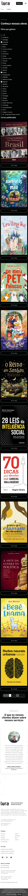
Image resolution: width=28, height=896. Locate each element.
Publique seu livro (5, 839)
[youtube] (11, 857)
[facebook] (2, 857)
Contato (16, 839)
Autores (16, 833)
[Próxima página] (20, 695)
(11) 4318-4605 (5, 865)
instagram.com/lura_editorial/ (7, 851)
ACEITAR (19, 894)
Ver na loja (14, 165)
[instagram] (7, 857)
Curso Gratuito (4, 841)
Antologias (17, 835)
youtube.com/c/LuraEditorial (7, 853)
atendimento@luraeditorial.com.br (10, 882)
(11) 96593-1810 (5, 867)
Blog (16, 837)
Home (2, 9)
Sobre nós (3, 833)
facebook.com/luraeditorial (7, 849)
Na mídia (3, 835)
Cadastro (19, 3)
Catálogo (3, 837)
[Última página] (23, 695)
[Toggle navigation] (25, 3)
